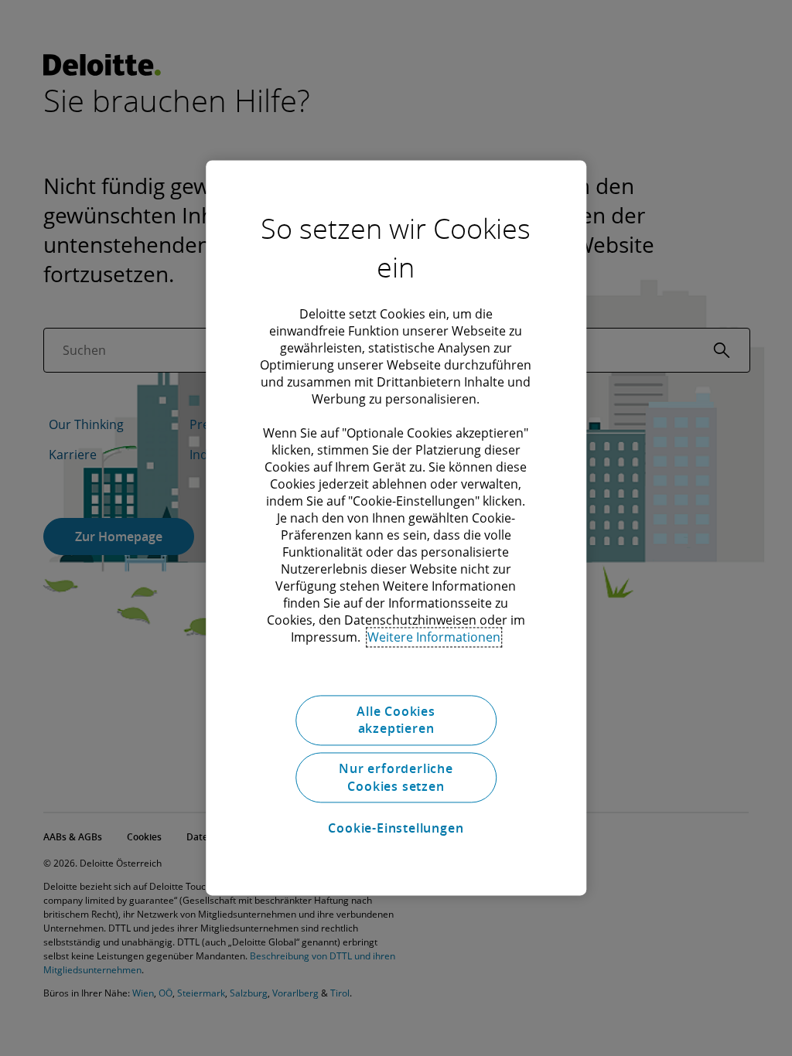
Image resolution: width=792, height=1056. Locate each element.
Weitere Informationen (433, 637)
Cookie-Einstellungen (395, 827)
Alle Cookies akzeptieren (396, 720)
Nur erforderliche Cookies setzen (396, 778)
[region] (396, 527)
